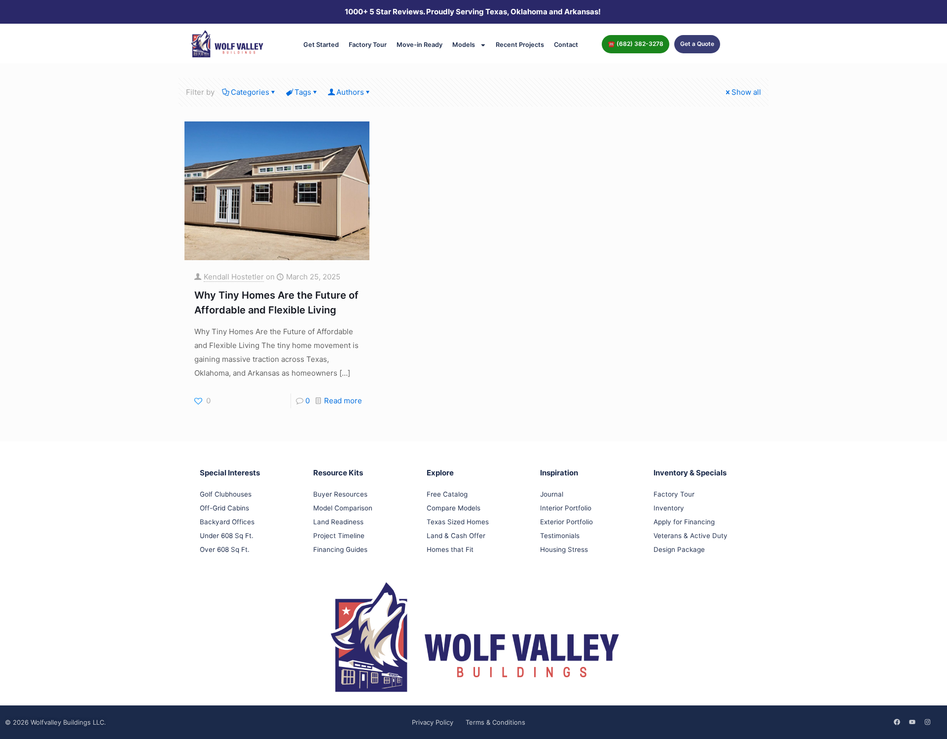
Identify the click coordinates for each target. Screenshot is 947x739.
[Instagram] (927, 721)
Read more (343, 400)
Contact (566, 44)
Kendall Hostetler (234, 276)
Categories (250, 92)
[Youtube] (912, 721)
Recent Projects (520, 44)
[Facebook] (896, 721)
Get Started (321, 44)
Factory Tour (368, 44)
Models (463, 44)
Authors (350, 92)
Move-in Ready (419, 44)
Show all (746, 92)
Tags (302, 92)
